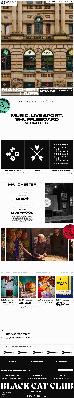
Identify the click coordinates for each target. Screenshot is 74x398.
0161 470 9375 (12, 377)
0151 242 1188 (37, 377)
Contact (61, 1)
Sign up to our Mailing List (65, 370)
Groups (49, 1)
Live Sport (54, 1)
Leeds (67, 272)
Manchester (14, 272)
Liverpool (44, 272)
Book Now (66, 1)
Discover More (22, 195)
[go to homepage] (8, 3)
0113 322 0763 (61, 377)
